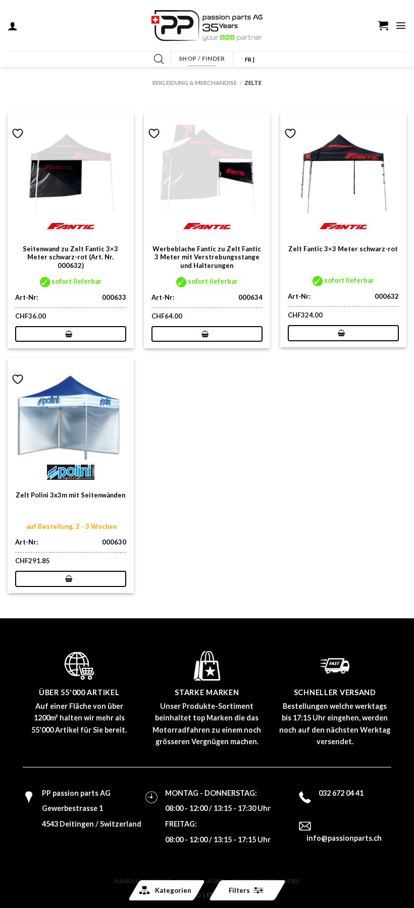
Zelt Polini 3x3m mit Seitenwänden (70, 495)
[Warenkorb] (383, 25)
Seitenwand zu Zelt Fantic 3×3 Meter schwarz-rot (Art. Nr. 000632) (70, 257)
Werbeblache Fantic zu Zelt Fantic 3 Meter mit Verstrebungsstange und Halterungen (206, 257)
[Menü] (400, 25)
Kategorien (173, 890)
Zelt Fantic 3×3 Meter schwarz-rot (343, 249)
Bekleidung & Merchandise (194, 82)
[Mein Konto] (13, 26)
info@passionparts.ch (344, 838)
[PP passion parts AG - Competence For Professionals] (207, 25)
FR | (249, 59)
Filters (239, 890)
